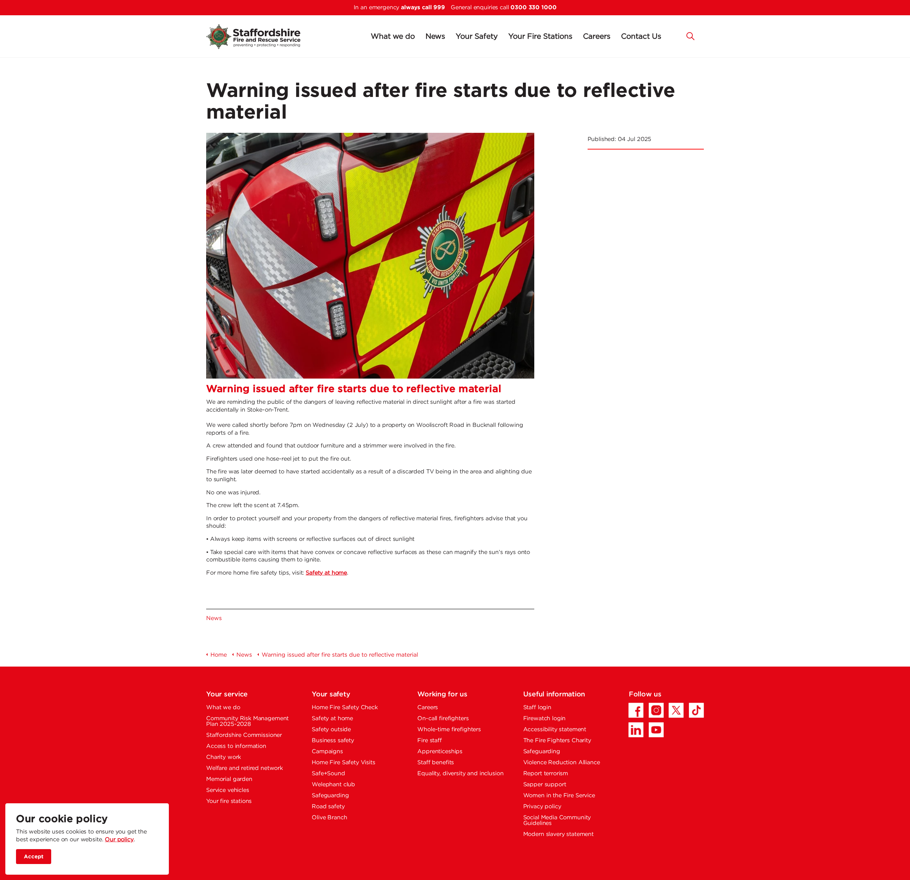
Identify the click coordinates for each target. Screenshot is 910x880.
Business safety (333, 740)
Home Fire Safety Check (345, 707)
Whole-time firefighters (449, 729)
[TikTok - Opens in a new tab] (696, 710)
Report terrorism (545, 773)
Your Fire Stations (540, 36)
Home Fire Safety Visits (343, 762)
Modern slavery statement (558, 834)
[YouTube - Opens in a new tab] (656, 730)
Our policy (119, 839)
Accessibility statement (555, 729)
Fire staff (429, 740)
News (435, 36)
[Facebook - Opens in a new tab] (636, 710)
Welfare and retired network (244, 768)
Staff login (537, 707)
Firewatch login (544, 718)
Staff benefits (435, 762)
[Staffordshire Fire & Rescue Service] (261, 36)
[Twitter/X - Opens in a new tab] (676, 710)
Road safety (328, 806)
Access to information (236, 746)
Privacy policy (542, 806)
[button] (690, 35)
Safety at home (326, 573)
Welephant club (333, 784)
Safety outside (331, 729)
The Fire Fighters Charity (557, 740)
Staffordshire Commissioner (244, 735)
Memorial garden (229, 779)
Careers (596, 36)
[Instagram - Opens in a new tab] (656, 710)
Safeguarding (330, 795)
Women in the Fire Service (559, 795)
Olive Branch (329, 817)
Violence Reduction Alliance (561, 762)
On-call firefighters (443, 718)
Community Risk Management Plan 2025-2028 (247, 721)
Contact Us (641, 36)
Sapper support (544, 784)
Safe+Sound (328, 773)
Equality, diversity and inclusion (460, 773)
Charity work (223, 757)
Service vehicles (227, 790)
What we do (393, 36)
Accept (33, 856)
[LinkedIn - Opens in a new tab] (636, 730)
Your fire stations (229, 801)
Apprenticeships (439, 751)
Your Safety (477, 36)
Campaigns (327, 751)
